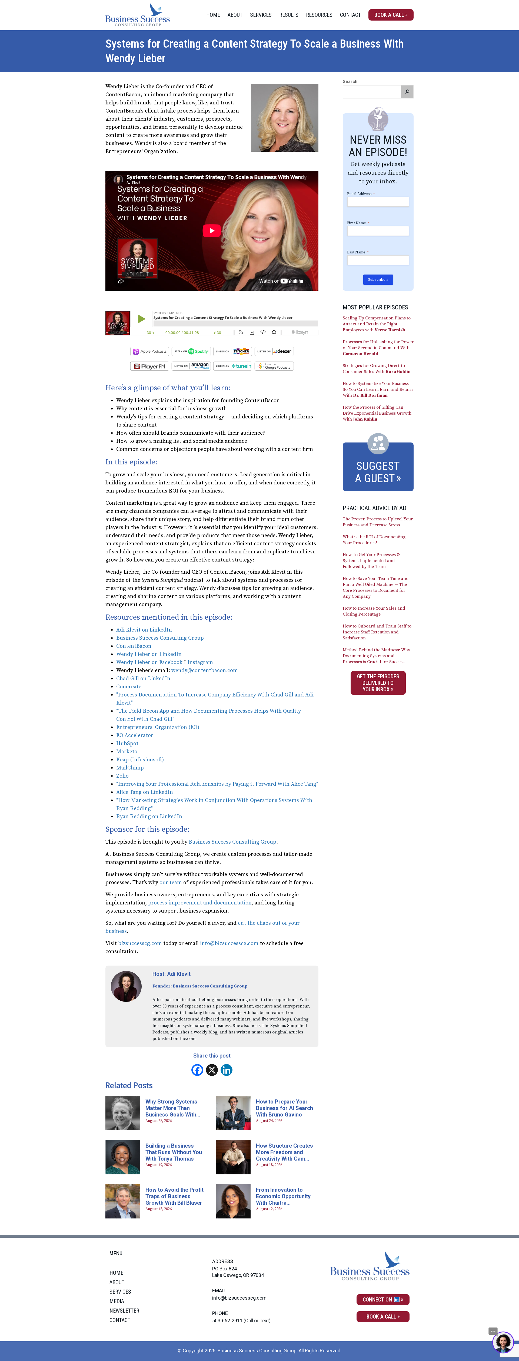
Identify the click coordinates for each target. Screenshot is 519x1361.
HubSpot (127, 743)
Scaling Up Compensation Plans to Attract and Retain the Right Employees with (377, 324)
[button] (407, 91)
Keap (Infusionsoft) (140, 760)
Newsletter (124, 1310)
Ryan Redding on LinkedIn (149, 816)
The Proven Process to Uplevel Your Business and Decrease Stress (378, 522)
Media (116, 1301)
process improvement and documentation (200, 903)
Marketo (126, 751)
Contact (350, 15)
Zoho (122, 776)
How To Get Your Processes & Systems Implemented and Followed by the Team (371, 560)
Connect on (378, 1299)
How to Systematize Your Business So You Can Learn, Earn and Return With (378, 389)
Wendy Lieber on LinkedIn (149, 654)
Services (261, 15)
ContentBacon (133, 646)
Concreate (128, 686)
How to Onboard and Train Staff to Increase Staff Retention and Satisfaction (377, 632)
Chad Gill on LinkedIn (143, 678)
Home (213, 15)
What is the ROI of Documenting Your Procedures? (374, 540)
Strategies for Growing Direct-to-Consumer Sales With (377, 368)
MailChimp (130, 768)
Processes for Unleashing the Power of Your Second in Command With (378, 347)
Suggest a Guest (377, 472)
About (235, 15)
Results (288, 15)
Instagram (200, 662)
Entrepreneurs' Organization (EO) (157, 727)
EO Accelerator (134, 735)
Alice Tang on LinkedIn (144, 792)
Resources (319, 15)
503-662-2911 (227, 1320)
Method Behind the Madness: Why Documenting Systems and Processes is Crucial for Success (376, 656)
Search (350, 81)
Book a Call (389, 15)
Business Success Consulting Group (160, 638)
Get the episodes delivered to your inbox (378, 683)
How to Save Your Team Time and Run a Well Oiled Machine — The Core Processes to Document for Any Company (376, 587)
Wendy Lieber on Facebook (149, 662)
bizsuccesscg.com (140, 943)
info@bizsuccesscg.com (229, 943)
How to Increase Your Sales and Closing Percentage (374, 611)
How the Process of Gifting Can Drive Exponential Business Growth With (377, 413)
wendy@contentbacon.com (204, 670)
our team (170, 882)
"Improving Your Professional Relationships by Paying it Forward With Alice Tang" (217, 784)
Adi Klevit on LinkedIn (144, 630)
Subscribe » (378, 279)
